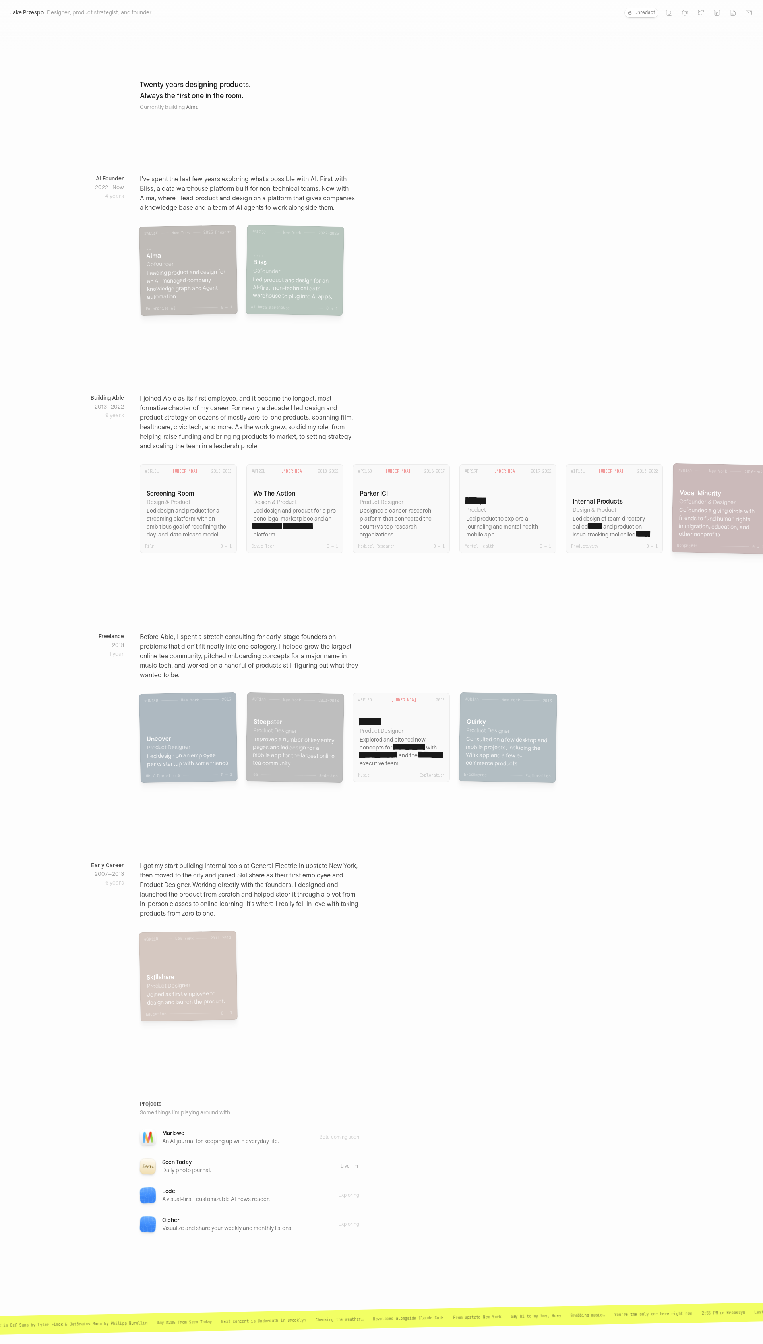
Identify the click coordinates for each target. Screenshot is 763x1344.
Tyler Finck (31, 1325)
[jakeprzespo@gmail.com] (748, 12)
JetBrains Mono (66, 1324)
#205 (151, 1322)
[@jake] (669, 12)
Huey (537, 1316)
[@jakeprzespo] (701, 12)
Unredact (644, 12)
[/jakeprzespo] (717, 12)
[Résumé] (733, 12)
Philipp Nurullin (110, 1324)
